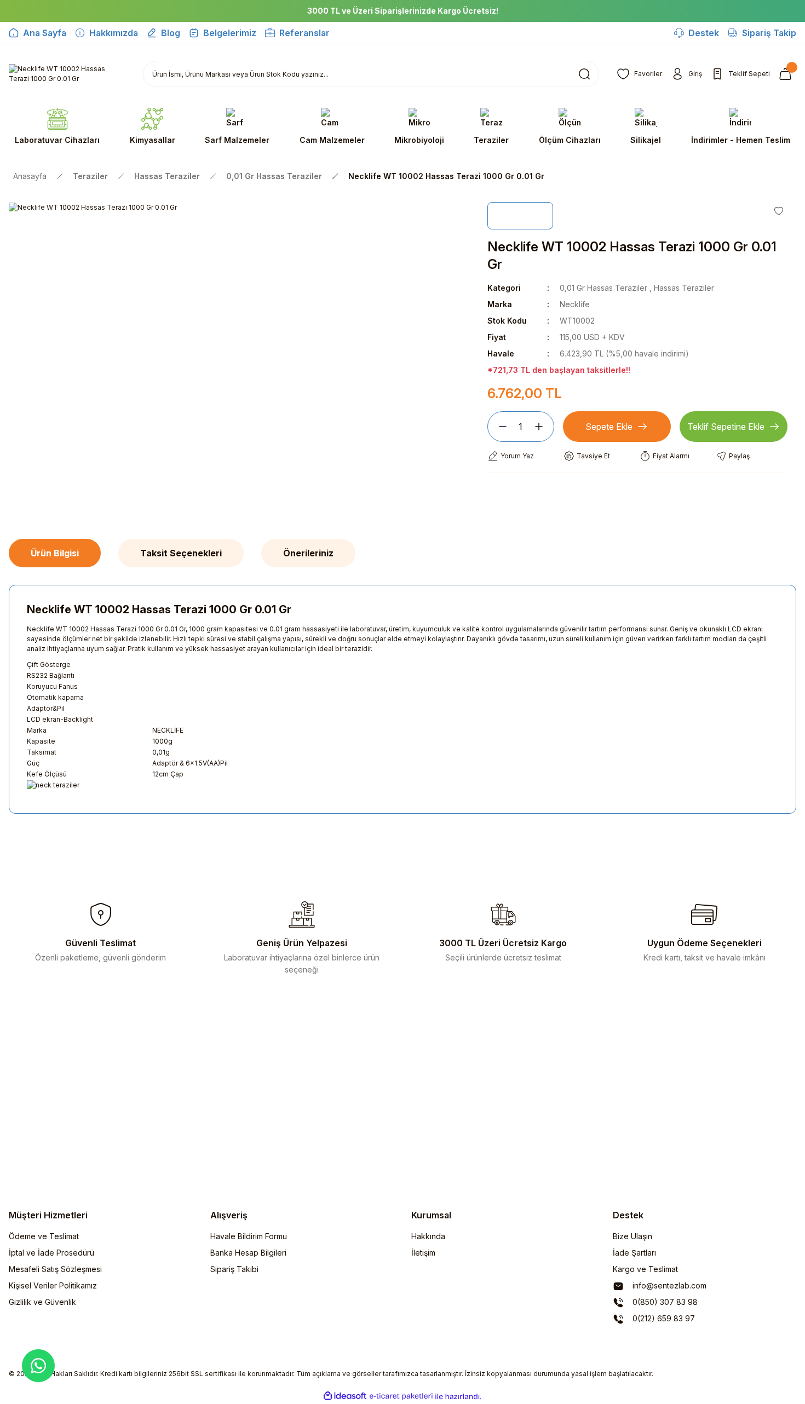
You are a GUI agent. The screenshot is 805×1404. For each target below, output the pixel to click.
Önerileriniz (308, 553)
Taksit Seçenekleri (181, 553)
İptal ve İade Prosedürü (51, 1252)
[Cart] (787, 73)
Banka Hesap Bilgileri (248, 1252)
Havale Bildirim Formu (248, 1236)
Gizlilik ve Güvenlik (42, 1302)
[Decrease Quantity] (498, 426)
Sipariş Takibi (234, 1269)
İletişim (423, 1252)
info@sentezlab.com (668, 1285)
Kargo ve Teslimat (645, 1269)
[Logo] (67, 74)
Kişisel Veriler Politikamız (53, 1285)
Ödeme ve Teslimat (44, 1236)
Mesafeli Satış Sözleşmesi (55, 1269)
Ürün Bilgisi (55, 553)
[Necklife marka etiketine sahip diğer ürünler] (520, 215)
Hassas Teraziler (684, 287)
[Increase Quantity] (543, 426)
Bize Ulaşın (632, 1236)
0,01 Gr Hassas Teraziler (603, 287)
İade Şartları (634, 1252)
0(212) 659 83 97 (662, 1318)
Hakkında (428, 1236)
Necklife (575, 304)
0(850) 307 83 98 (664, 1302)
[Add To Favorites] (778, 211)
